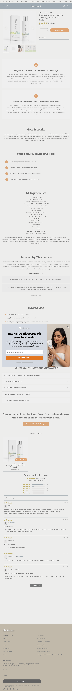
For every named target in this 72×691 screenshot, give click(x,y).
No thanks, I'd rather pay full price (25, 361)
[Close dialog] (67, 326)
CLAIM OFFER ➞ (24, 358)
